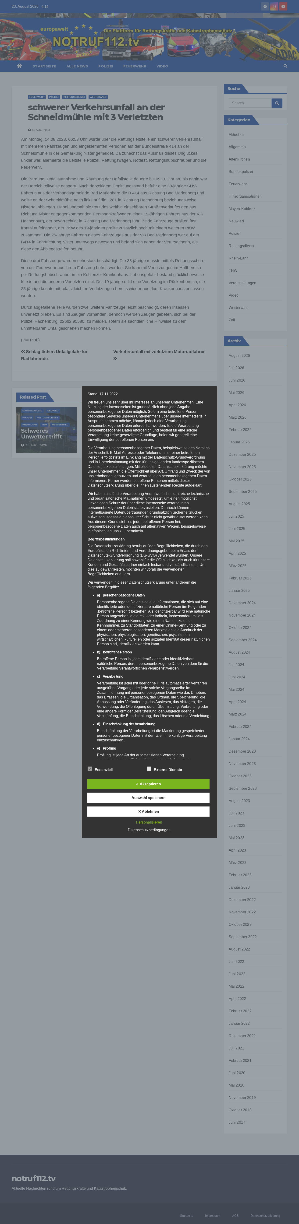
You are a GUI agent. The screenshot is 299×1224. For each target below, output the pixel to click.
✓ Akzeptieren (148, 784)
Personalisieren (149, 822)
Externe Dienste (168, 770)
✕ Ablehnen (148, 812)
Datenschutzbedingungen (149, 830)
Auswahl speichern (149, 798)
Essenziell (104, 770)
